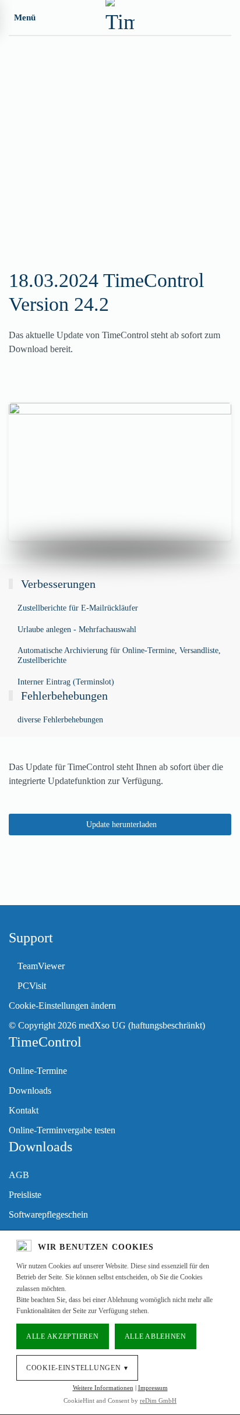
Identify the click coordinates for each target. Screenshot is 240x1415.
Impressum (153, 1387)
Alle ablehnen (155, 1336)
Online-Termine (38, 1071)
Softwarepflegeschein (48, 1214)
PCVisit (31, 986)
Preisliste (25, 1195)
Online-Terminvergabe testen (62, 1130)
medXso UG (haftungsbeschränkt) (142, 1025)
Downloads (30, 1090)
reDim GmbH (158, 1400)
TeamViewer (41, 966)
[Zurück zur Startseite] (120, 17)
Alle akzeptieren (62, 1336)
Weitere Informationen (103, 1387)
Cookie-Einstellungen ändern (62, 1005)
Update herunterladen (121, 824)
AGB (19, 1175)
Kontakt (23, 1110)
